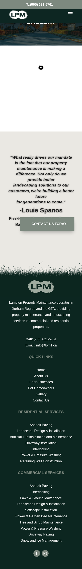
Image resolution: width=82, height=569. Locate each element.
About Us (41, 376)
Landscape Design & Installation (41, 431)
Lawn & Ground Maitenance (41, 498)
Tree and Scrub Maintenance (41, 522)
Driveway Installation (41, 443)
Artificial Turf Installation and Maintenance (41, 437)
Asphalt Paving (41, 425)
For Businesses (41, 382)
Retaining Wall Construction (41, 461)
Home (41, 370)
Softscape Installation (41, 510)
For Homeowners (41, 388)
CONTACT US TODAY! (49, 224)
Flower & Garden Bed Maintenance (41, 516)
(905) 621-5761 (41, 4)
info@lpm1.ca (46, 345)
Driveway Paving (41, 534)
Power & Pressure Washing (41, 455)
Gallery (41, 394)
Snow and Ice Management (41, 540)
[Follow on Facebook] (36, 553)
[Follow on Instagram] (45, 553)
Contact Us (41, 400)
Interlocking (41, 449)
